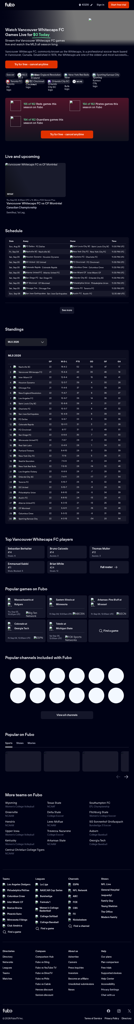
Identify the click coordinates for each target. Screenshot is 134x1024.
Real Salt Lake (25, 445)
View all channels (67, 715)
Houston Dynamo (27, 382)
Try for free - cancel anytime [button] (31, 64)
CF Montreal (24, 508)
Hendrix (10, 821)
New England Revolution (48, 74)
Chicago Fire (24, 388)
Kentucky (10, 840)
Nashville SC (24, 367)
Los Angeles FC (26, 398)
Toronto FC (16, 81)
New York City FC (27, 456)
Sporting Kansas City (108, 74)
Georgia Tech (97, 840)
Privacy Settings (110, 989)
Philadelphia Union (27, 492)
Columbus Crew (26, 513)
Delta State (54, 812)
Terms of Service (93, 1018)
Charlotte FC (24, 409)
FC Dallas (23, 419)
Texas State (54, 802)
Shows (20, 743)
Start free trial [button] (118, 4)
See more (67, 310)
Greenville (11, 812)
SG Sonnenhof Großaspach (106, 821)
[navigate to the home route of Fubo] (10, 5)
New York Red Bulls (78, 74)
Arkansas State (56, 840)
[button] (118, 776)
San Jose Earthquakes (29, 414)
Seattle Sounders (26, 461)
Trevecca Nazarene (59, 831)
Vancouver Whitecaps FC (30, 372)
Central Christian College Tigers (24, 849)
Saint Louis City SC (27, 403)
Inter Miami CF (25, 377)
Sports (8, 743)
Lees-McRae (55, 821)
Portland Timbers (26, 450)
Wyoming (11, 802)
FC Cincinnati (37, 81)
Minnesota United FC (28, 440)
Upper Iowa (12, 831)
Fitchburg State (98, 812)
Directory (126, 1018)
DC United (23, 487)
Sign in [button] (100, 4)
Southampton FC (99, 802)
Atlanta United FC (27, 503)
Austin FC (23, 498)
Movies (32, 743)
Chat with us (108, 995)
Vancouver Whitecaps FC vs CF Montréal (34, 203)
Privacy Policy (112, 1018)
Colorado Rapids (26, 424)
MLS (24, 74)
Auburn (93, 831)
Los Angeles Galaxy (28, 471)
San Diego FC (25, 435)
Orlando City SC (60, 81)
